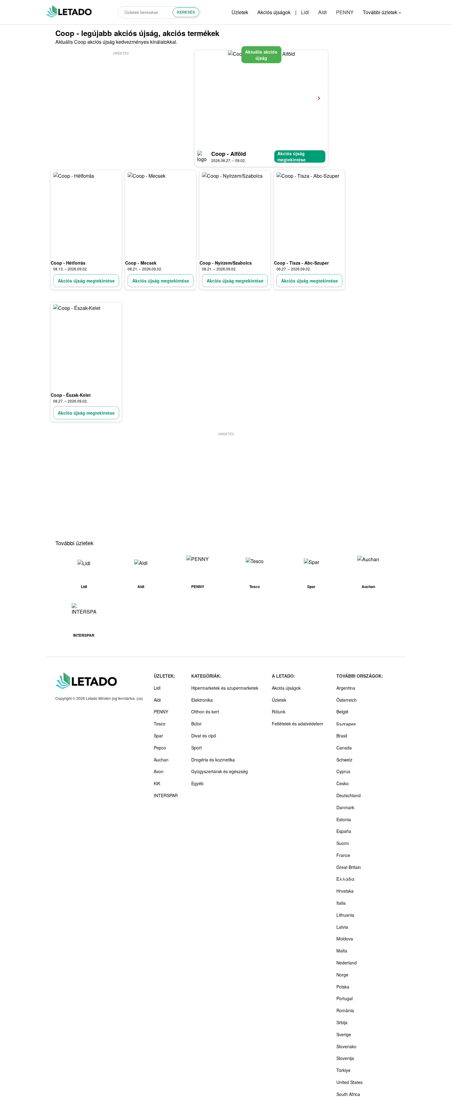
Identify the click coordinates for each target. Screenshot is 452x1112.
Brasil (341, 736)
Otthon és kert (205, 711)
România (345, 1010)
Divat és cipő (203, 736)
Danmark (345, 807)
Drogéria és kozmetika (213, 760)
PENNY (345, 12)
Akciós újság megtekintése (291, 156)
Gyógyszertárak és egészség (219, 771)
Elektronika (202, 700)
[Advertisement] (121, 99)
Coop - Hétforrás (68, 263)
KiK (157, 783)
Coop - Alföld (228, 154)
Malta (341, 951)
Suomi (342, 843)
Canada (344, 748)
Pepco (160, 748)
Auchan (161, 760)
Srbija (341, 1022)
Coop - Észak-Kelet (71, 395)
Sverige (343, 1034)
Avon (159, 771)
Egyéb (197, 783)
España (343, 831)
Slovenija (345, 1058)
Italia (341, 903)
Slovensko (346, 1046)
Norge (342, 975)
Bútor (196, 723)
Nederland (346, 963)
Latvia (342, 927)
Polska (342, 987)
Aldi (322, 12)
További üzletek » (382, 12)
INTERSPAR (166, 795)
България (346, 723)
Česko (342, 783)
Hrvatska (345, 891)
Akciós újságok (274, 12)
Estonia (343, 819)
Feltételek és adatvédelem (297, 723)
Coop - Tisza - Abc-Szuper (301, 263)
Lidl (305, 12)
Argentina (345, 688)
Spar (158, 736)
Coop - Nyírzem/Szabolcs (226, 263)
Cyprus (343, 771)
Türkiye (343, 1070)
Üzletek (240, 12)
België (342, 711)
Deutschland (348, 795)
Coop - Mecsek (141, 263)
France (343, 855)
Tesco (159, 723)
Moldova (344, 938)
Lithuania (345, 915)
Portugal (344, 998)
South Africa (348, 1094)
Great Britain (348, 867)
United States (349, 1082)
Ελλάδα (345, 879)
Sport (196, 748)
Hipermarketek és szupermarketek (224, 688)
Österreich (346, 700)
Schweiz (344, 760)
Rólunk (278, 711)
